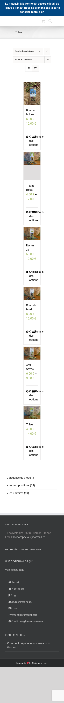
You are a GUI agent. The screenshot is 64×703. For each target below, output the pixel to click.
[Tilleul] (32, 412)
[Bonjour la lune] (32, 93)
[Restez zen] (32, 233)
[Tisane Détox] (32, 166)
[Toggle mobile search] (50, 21)
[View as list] (35, 68)
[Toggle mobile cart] (43, 21)
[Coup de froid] (32, 293)
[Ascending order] (47, 51)
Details (36, 136)
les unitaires (16, 493)
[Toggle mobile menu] (57, 21)
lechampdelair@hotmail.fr (29, 537)
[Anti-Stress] (32, 353)
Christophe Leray (40, 663)
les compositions (19, 485)
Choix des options (30, 140)
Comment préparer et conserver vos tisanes (28, 645)
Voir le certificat (14, 569)
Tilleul (29, 424)
